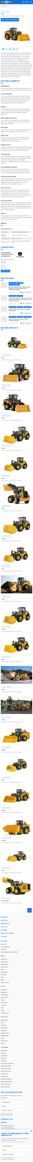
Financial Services (6, 1071)
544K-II (4, 539)
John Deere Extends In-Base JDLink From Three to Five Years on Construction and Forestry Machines (20, 299)
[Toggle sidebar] (2, 2)
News (2, 956)
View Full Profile (10, 19)
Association (4, 1050)
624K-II (4, 629)
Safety (2, 980)
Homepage (4, 917)
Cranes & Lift (12, 282)
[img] (4, 285)
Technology (12, 295)
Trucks (2, 969)
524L (3, 478)
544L (3, 569)
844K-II (4, 810)
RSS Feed (4, 930)
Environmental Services (7, 1063)
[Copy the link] (17, 49)
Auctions (3, 1053)
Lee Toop (3, 949)
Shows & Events (5, 1086)
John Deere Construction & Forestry (12, 16)
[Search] (31, 2)
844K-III (4, 840)
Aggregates (4, 961)
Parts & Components (14, 284)
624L (3, 659)
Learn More (4, 1097)
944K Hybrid (5, 900)
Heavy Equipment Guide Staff (9, 952)
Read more (5, 271)
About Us (4, 926)
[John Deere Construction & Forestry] (20, 254)
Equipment (20, 282)
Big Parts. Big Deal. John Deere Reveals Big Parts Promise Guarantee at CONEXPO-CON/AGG (19, 288)
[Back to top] (29, 910)
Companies (4, 1047)
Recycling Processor (6, 1081)
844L (3, 870)
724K (3, 720)
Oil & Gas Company (6, 1079)
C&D (2, 977)
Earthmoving (28, 307)
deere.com (4, 267)
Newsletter (5, 923)
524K (3, 418)
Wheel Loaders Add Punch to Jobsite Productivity (19, 310)
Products (3, 6)
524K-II (3, 448)
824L (3, 780)
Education (3, 1061)
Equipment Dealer (6, 1066)
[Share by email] (3, 49)
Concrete (3, 974)
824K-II (4, 750)
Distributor (4, 1058)
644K (3, 689)
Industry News (5, 982)
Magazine (4, 920)
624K (3, 599)
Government (4, 1073)
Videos (3, 986)
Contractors (4, 1055)
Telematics (19, 295)
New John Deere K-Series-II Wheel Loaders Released (18, 319)
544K (3, 508)
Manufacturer (4, 1076)
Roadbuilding (4, 964)
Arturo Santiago (5, 947)
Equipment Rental (6, 1068)
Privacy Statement (7, 933)
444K (3, 388)
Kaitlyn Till (3, 944)
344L (3, 357)
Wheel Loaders (5, 11)
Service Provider (5, 1084)
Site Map (4, 936)
